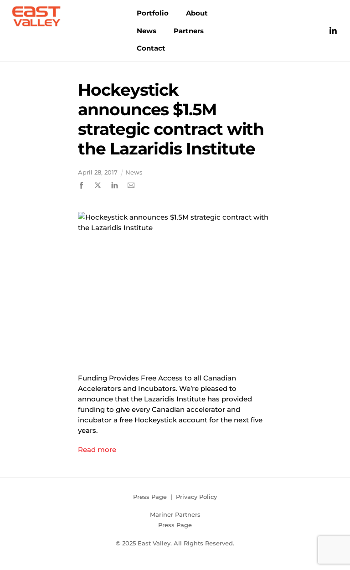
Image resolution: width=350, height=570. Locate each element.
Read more (97, 449)
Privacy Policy (196, 496)
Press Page (150, 496)
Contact (151, 48)
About (197, 13)
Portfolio (153, 13)
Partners (189, 30)
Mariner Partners (175, 514)
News (146, 30)
